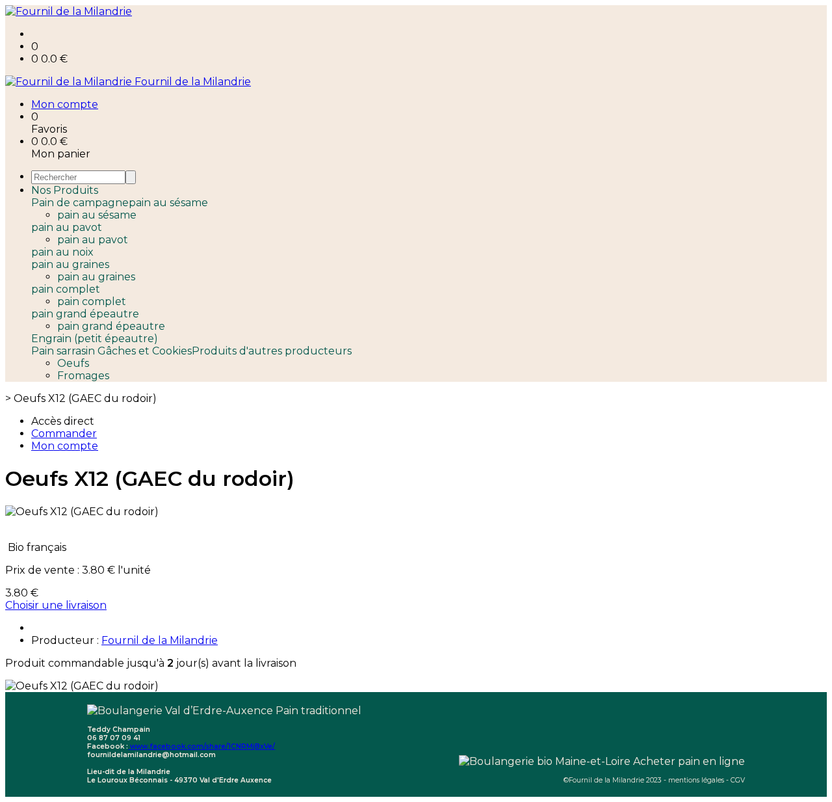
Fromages (83, 375)
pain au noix (62, 252)
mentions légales (696, 780)
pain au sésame (168, 202)
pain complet (65, 289)
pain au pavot (66, 227)
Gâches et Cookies (145, 351)
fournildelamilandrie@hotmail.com (151, 755)
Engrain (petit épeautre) (94, 338)
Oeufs (73, 363)
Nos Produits (64, 190)
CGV (738, 780)
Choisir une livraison (56, 605)
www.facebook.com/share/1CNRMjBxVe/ (201, 746)
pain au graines (70, 264)
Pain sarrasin (64, 351)
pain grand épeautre (85, 314)
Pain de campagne (80, 202)
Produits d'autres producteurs (272, 351)
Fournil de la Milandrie (159, 640)
